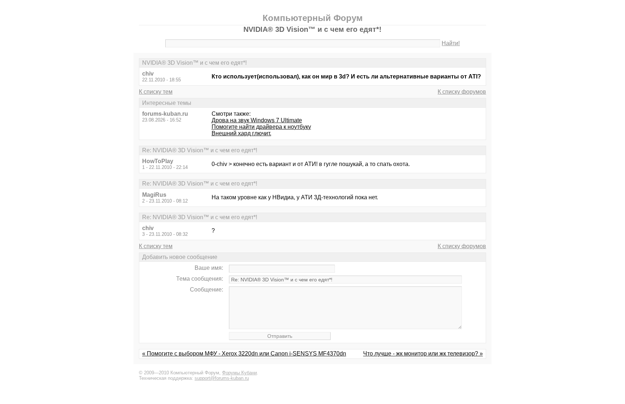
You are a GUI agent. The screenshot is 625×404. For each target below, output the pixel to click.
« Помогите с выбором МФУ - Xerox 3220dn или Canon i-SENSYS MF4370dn (244, 353)
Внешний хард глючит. (241, 133)
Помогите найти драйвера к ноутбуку (261, 127)
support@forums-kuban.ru (222, 378)
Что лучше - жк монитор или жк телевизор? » (423, 353)
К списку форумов (462, 92)
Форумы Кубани (239, 372)
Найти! (451, 43)
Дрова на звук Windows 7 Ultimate (257, 120)
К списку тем (156, 92)
